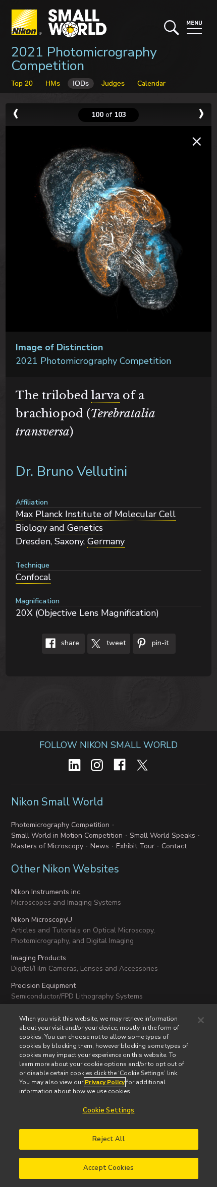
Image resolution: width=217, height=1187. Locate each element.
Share (69, 643)
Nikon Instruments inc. (46, 892)
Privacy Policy (105, 1082)
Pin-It (159, 643)
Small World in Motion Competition (67, 835)
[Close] (201, 1020)
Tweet (115, 643)
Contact (174, 846)
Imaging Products (38, 958)
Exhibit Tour (135, 846)
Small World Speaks (162, 835)
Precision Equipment (43, 985)
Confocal (33, 577)
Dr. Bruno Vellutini (71, 471)
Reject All (108, 1139)
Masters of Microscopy (47, 846)
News (99, 846)
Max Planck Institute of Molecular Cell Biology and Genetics (96, 521)
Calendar (151, 83)
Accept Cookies (108, 1167)
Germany (106, 541)
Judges (113, 83)
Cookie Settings (109, 1110)
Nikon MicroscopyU (41, 919)
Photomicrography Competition (60, 825)
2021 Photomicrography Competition (84, 59)
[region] (108, 1095)
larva (105, 395)
